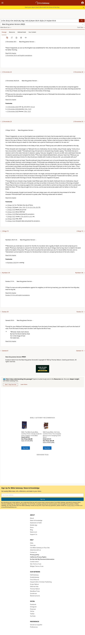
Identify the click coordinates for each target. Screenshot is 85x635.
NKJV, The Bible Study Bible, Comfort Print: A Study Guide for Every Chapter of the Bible (31, 433)
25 (31, 207)
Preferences (34, 627)
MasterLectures (35, 596)
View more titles (42, 455)
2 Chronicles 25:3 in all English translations (18, 55)
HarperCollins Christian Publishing (41, 582)
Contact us (33, 552)
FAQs (31, 543)
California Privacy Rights (38, 557)
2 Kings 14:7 (11, 205)
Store (31, 527)
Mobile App (33, 525)
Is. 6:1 (30, 216)
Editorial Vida (34, 586)
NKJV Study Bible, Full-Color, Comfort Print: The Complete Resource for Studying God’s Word (52, 434)
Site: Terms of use (35, 564)
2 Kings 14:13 (11, 212)
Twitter (32, 614)
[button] (82, 3)
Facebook (33, 604)
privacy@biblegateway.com (8, 507)
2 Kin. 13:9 (22, 207)
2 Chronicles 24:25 (13, 107)
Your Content (32, 32)
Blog (31, 530)
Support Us (33, 534)
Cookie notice (34, 562)
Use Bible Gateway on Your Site (40, 548)
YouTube (32, 616)
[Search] (82, 20)
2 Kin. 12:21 (27, 109)
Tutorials (33, 545)
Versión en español (36, 625)
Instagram (33, 607)
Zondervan (33, 593)
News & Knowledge (36, 520)
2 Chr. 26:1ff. (24, 216)
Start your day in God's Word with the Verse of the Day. (42, 7)
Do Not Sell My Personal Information (42, 559)
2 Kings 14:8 (11, 207)
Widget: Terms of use (36, 566)
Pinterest (33, 609)
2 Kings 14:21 (11, 216)
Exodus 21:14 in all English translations (17, 295)
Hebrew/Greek (22, 32)
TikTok (32, 611)
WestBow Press (35, 591)
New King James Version (13, 357)
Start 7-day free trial (10, 384)
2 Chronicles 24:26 (13, 109)
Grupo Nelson (34, 584)
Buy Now (25, 448)
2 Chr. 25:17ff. (36, 207)
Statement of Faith (36, 523)
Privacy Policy (70, 505)
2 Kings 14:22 (11, 219)
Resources (12, 32)
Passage (4, 32)
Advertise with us (35, 550)
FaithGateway (34, 575)
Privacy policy (34, 555)
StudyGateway (34, 577)
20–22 (33, 107)
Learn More (24, 384)
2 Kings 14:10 (11, 210)
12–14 (27, 207)
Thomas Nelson (35, 589)
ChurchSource (34, 579)
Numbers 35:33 (12, 263)
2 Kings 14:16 (11, 214)
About (32, 518)
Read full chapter (10, 53)
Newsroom (33, 532)
